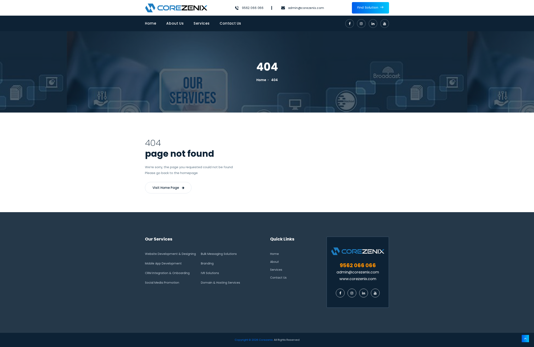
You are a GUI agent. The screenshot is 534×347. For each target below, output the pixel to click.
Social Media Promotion (162, 283)
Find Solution (367, 7)
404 (274, 80)
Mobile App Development (163, 263)
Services (202, 23)
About (274, 262)
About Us (175, 23)
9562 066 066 (252, 8)
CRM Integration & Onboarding (167, 273)
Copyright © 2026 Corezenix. (254, 340)
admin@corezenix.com (306, 8)
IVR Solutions (210, 273)
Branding (207, 263)
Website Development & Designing (170, 254)
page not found (179, 154)
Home (150, 23)
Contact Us (230, 23)
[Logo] (176, 8)
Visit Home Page (166, 187)
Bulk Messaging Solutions (219, 254)
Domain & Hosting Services (220, 283)
